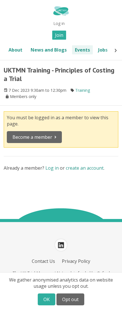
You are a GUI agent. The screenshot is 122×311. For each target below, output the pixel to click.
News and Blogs (49, 50)
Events (82, 50)
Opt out (70, 299)
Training (82, 90)
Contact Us (43, 261)
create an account (85, 168)
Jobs (103, 50)
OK (46, 299)
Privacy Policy (76, 261)
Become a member (32, 137)
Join (59, 35)
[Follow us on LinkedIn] (61, 245)
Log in (59, 23)
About (15, 50)
